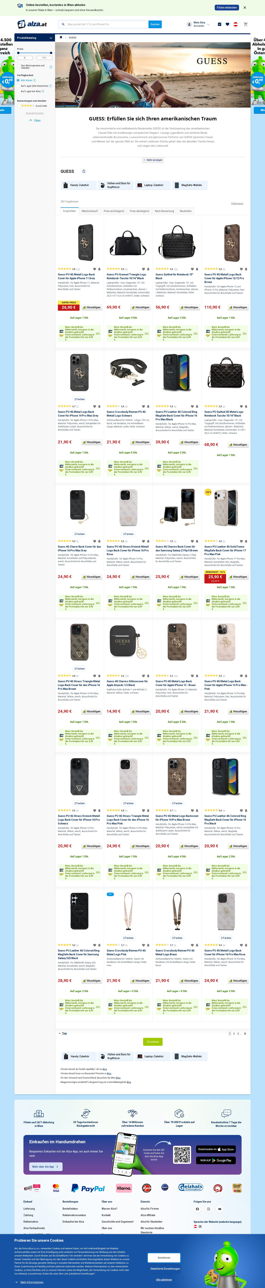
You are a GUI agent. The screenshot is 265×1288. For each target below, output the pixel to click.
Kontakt (106, 1215)
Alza (104, 1069)
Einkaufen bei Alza (73, 1221)
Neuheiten (186, 211)
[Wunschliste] (227, 24)
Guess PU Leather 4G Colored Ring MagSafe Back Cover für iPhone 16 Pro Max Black (176, 415)
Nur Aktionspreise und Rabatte (33, 66)
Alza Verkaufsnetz (34, 1228)
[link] (34, 120)
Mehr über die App (43, 1166)
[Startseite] (61, 38)
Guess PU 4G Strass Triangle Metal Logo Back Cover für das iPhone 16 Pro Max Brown (79, 685)
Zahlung (28, 1215)
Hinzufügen (93, 307)
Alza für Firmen (150, 1208)
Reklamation (30, 1221)
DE (200, 1226)
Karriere (107, 1234)
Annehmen (164, 1257)
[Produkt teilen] (84, 171)
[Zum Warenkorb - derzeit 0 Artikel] (245, 24)
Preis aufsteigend (114, 211)
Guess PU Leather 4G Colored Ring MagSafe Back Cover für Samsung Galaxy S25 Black (79, 954)
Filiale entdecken (227, 7)
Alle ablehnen (164, 1279)
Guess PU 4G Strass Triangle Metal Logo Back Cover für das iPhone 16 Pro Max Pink (128, 820)
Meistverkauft (90, 211)
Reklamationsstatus (74, 1215)
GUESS (72, 37)
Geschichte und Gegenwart (117, 1221)
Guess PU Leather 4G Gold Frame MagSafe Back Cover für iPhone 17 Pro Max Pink (225, 550)
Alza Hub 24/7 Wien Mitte (37, 1234)
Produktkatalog (26, 37)
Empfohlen (69, 211)
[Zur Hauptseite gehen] (32, 24)
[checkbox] (34, 67)
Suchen (155, 24)
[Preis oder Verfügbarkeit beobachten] (99, 269)
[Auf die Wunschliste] (94, 269)
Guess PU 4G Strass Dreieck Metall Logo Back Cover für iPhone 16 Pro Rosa (128, 550)
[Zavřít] (245, 7)
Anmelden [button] (199, 26)
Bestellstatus (70, 1208)
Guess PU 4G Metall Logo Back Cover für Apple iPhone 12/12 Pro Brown (224, 278)
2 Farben (79, 399)
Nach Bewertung (164, 211)
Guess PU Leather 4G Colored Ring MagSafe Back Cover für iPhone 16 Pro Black (225, 820)
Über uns (107, 1228)
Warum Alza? (109, 1208)
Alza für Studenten (151, 1221)
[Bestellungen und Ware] (219, 24)
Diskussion (237, 203)
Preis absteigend (139, 211)
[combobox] (104, 24)
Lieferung (29, 1208)
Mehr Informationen (32, 1282)
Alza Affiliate (148, 1215)
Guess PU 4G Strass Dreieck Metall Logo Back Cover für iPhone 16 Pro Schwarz (79, 820)
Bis (51, 53)
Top (64, 1033)
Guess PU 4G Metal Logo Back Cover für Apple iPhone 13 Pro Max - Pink (226, 685)
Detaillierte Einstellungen (165, 1268)
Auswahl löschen (35, 113)
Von (18, 53)
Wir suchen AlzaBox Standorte (152, 1230)
